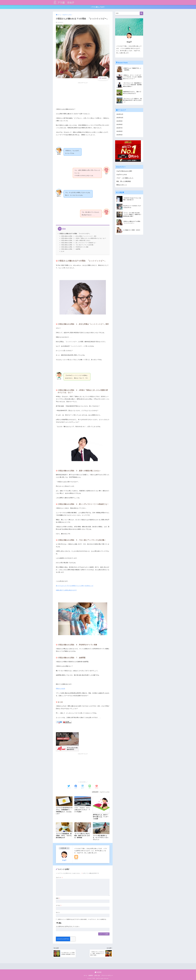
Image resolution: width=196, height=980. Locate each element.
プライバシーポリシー (107, 975)
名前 (58, 898)
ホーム (85, 975)
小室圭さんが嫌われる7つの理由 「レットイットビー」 (74, 233)
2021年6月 (119, 131)
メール (58, 905)
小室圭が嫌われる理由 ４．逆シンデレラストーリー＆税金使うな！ (78, 242)
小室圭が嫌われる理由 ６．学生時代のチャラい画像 (74, 247)
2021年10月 (119, 117)
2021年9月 (119, 121)
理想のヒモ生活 (60, 688)
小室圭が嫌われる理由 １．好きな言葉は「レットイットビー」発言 (78, 236)
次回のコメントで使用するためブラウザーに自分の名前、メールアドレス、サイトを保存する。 (82, 919)
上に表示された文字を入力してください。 (68, 926)
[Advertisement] (82, 95)
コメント (59, 877)
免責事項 (90, 975)
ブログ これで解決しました (124, 178)
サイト (58, 912)
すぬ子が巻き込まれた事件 (124, 171)
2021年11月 (119, 114)
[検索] (141, 13)
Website (76, 859)
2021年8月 (119, 124)
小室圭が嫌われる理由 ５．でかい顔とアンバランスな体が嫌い (77, 244)
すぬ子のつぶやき (104, 792)
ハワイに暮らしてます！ (98, 7)
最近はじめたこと (121, 185)
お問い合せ (97, 975)
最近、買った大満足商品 (123, 181)
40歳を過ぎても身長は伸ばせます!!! (66, 590)
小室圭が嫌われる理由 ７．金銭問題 (70, 249)
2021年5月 (119, 135)
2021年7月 (119, 128)
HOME (98, 972)
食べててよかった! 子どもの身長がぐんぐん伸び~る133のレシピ (74, 585)
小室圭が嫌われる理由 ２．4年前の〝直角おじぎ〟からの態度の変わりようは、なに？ (83, 238)
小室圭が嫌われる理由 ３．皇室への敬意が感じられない (76, 240)
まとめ (62, 251)
